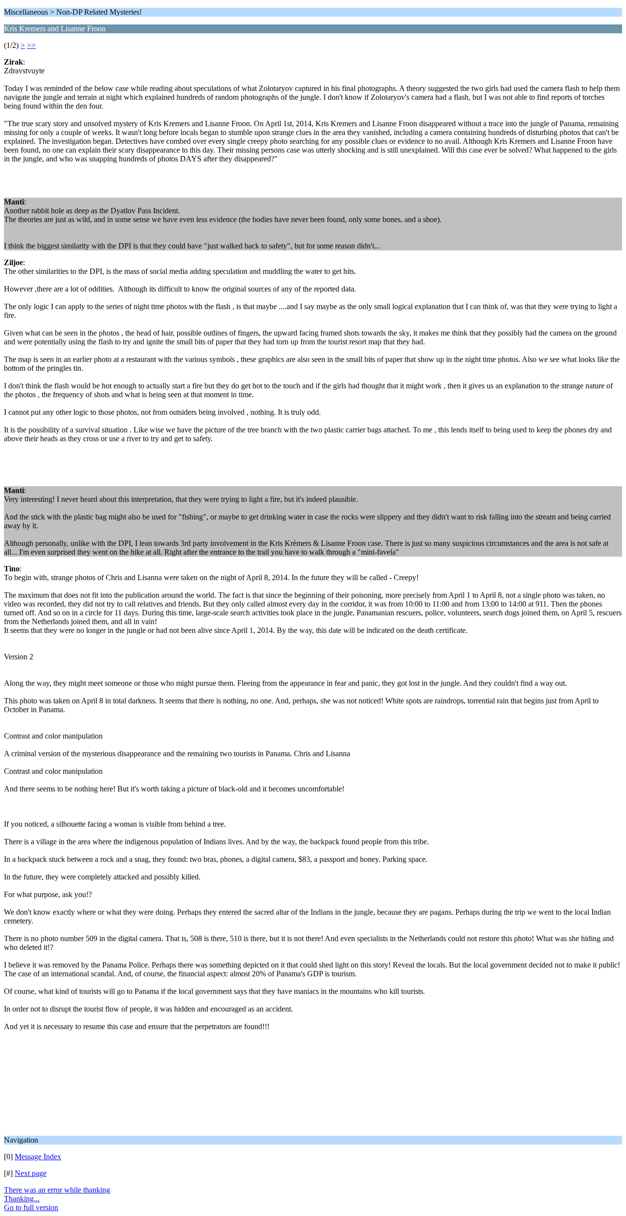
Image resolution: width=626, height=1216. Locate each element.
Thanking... (22, 1198)
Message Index (38, 1156)
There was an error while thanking (57, 1190)
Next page (30, 1173)
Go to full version (31, 1207)
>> (31, 45)
